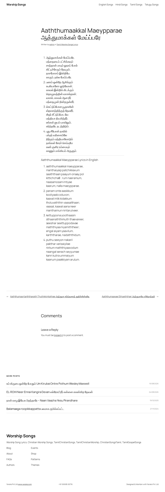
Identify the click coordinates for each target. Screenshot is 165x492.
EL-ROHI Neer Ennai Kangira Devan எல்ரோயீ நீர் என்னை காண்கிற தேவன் (49, 391)
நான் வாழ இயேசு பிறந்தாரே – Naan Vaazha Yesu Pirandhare (42, 400)
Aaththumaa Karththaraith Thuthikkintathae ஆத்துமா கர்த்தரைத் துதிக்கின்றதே (49, 296)
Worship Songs (16, 4)
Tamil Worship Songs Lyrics (67, 44)
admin (52, 44)
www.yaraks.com (25, 484)
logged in (58, 335)
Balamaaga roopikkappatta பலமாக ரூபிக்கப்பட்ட (35, 408)
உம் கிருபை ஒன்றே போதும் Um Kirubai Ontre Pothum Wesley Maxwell (47, 383)
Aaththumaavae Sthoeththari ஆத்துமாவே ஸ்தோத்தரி (128, 296)
